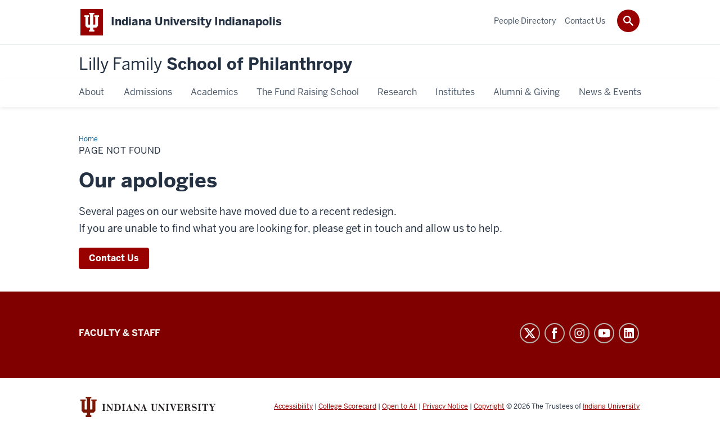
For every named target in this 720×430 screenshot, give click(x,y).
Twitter (530, 333)
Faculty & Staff (119, 333)
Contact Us (114, 258)
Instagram (579, 333)
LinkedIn (629, 333)
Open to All (399, 406)
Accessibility (293, 406)
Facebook (554, 333)
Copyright (489, 406)
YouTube (604, 333)
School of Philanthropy (215, 64)
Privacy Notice (445, 406)
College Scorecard (347, 406)
